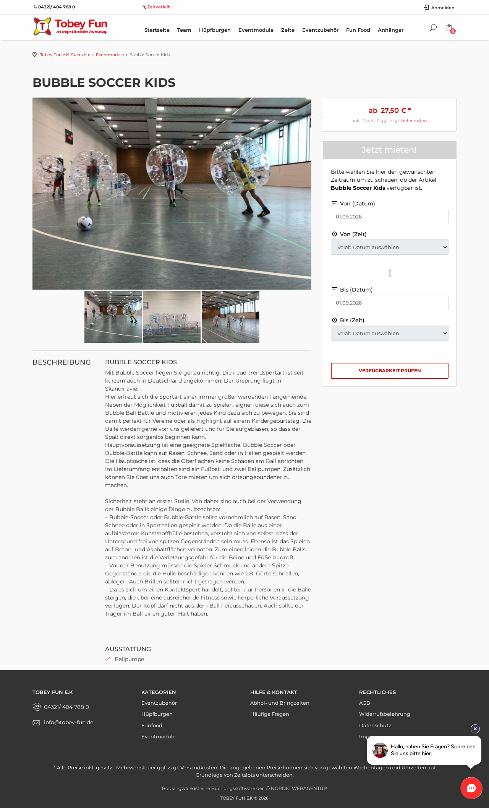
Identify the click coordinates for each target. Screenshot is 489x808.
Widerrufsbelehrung (384, 714)
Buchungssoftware (233, 788)
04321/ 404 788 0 (66, 707)
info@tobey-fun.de (68, 722)
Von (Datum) (356, 203)
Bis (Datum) (355, 289)
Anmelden (443, 7)
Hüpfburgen (215, 30)
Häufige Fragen (269, 714)
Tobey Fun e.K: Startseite (65, 54)
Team (184, 30)
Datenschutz (375, 725)
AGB (364, 703)
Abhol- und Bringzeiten (279, 703)
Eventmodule (256, 30)
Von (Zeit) (352, 234)
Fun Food (358, 30)
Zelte (288, 30)
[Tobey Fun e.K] (69, 26)
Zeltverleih (159, 7)
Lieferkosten (414, 120)
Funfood (151, 725)
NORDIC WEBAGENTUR (299, 788)
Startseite (157, 30)
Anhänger (390, 30)
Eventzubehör (320, 30)
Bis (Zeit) (351, 320)
